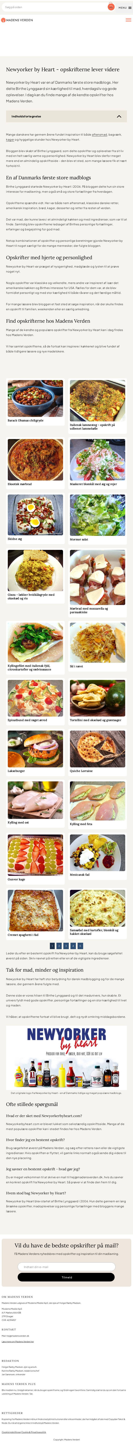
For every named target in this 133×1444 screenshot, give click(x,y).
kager (10, 139)
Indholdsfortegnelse (26, 116)
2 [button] (59, 945)
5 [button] (80, 945)
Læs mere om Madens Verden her (18, 1341)
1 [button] (52, 945)
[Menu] (128, 19)
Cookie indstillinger (11, 1432)
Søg (111, 7)
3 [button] (66, 945)
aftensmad (99, 134)
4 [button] (73, 945)
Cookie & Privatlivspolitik (33, 1432)
